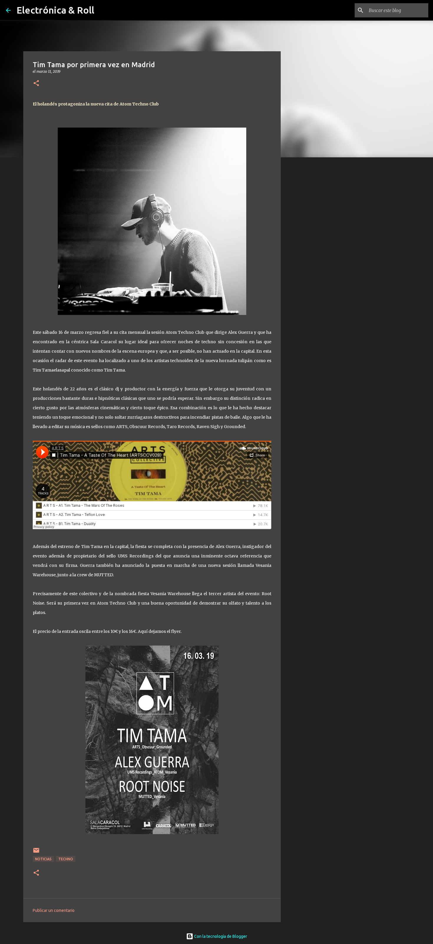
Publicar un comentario (54, 910)
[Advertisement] (311, 254)
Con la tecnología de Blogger (220, 936)
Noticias (43, 859)
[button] (36, 84)
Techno (65, 859)
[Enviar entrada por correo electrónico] (36, 852)
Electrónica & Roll (55, 10)
